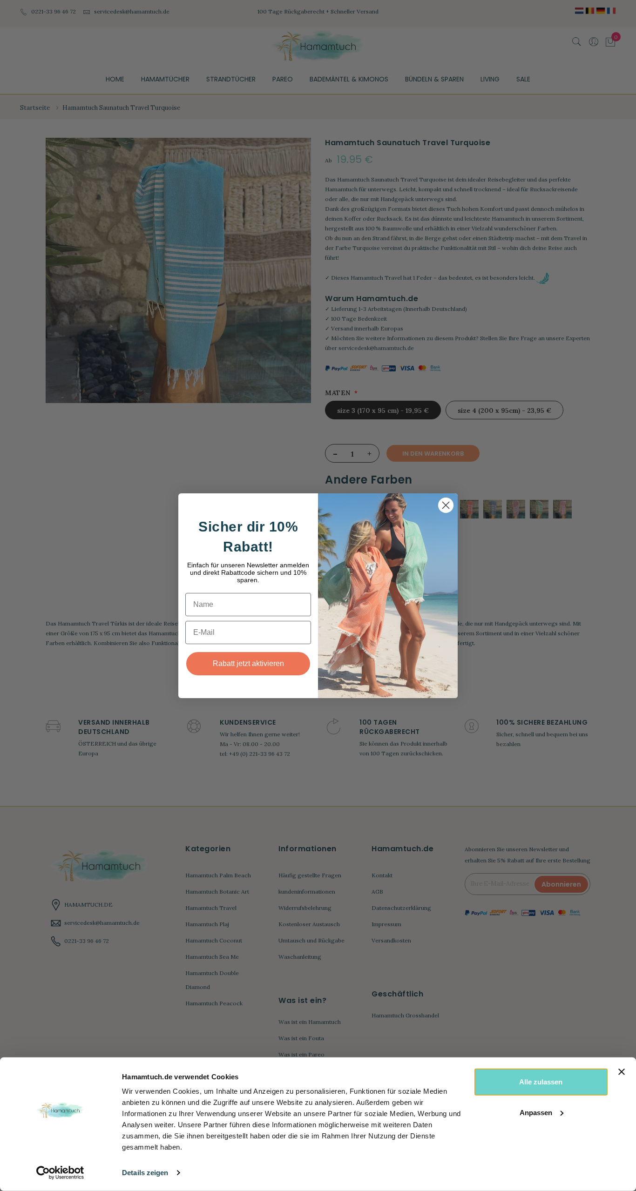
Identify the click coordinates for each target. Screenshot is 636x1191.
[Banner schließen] (621, 1072)
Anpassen (536, 1112)
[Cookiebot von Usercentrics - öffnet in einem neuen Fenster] (60, 1173)
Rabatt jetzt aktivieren (248, 663)
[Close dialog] (446, 505)
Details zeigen (145, 1173)
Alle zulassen (540, 1082)
